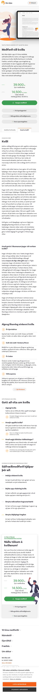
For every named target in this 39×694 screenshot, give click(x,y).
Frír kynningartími (20, 111)
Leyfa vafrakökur (19, 684)
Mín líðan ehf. (6, 658)
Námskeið (7, 635)
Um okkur (7, 651)
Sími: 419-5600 (7, 663)
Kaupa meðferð (21, 103)
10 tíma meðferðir (11, 630)
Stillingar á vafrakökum (19, 689)
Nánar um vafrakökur (15, 679)
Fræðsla (6, 646)
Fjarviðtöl (7, 640)
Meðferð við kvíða (10, 130)
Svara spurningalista (20, 122)
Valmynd (33, 3)
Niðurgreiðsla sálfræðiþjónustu (20, 116)
